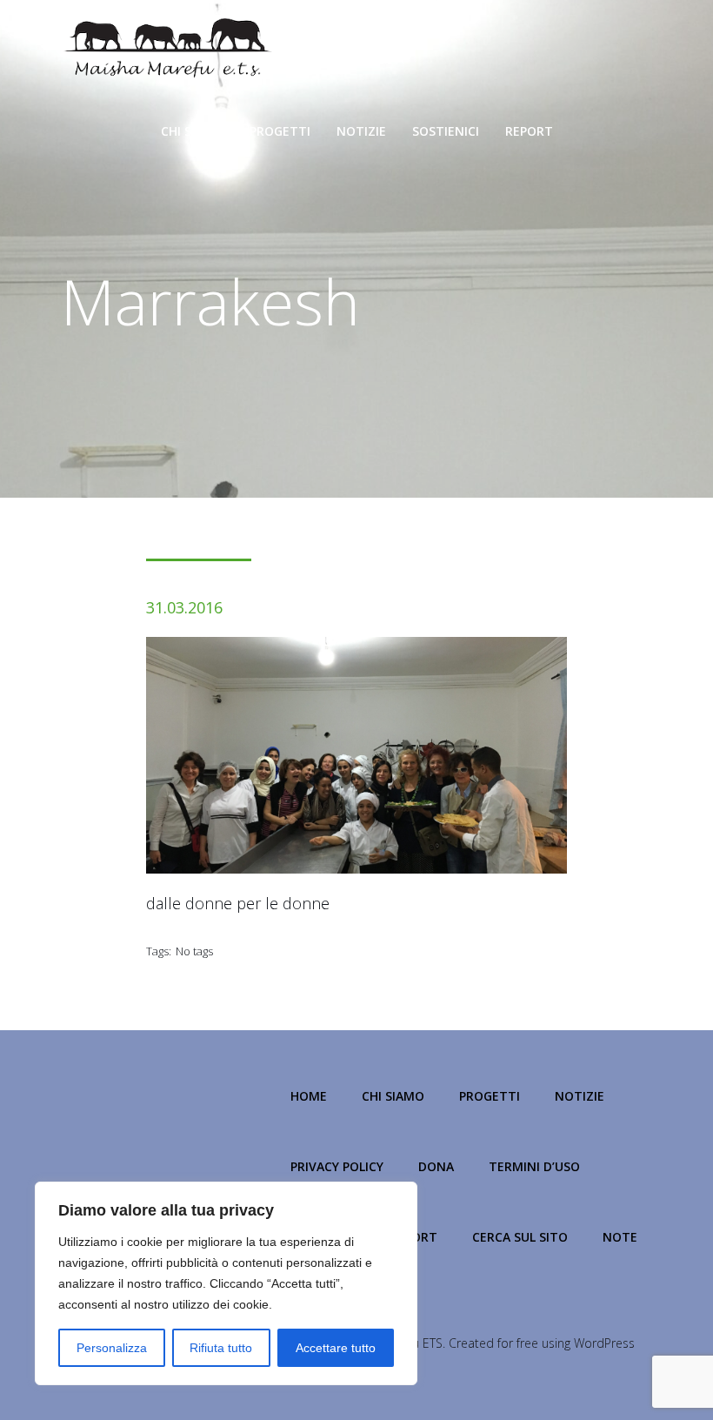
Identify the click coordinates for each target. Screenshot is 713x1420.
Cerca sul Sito (520, 1237)
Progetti (280, 131)
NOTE (620, 1237)
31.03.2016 (184, 607)
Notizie (361, 131)
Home (308, 1096)
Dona (436, 1166)
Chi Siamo (192, 131)
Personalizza (112, 1348)
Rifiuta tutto (221, 1348)
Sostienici (445, 131)
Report (529, 131)
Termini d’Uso (534, 1166)
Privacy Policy (336, 1166)
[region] (226, 1283)
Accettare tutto (336, 1348)
